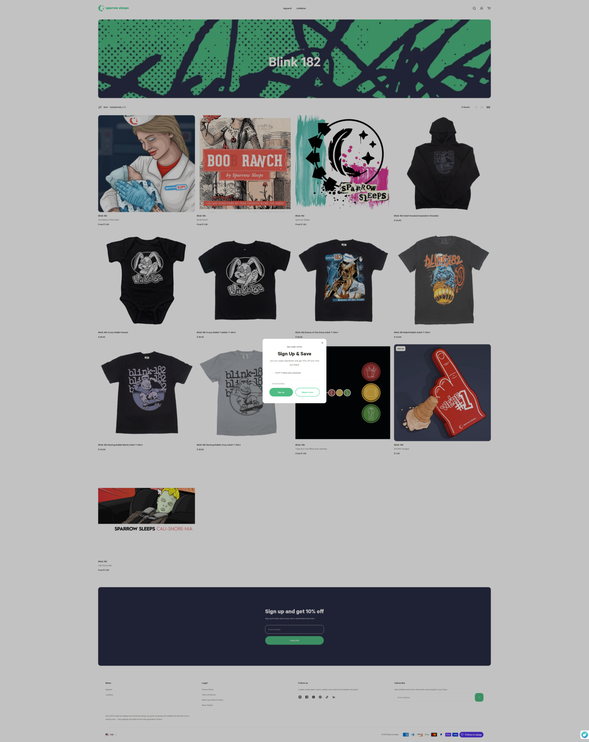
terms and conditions (292, 372)
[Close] (322, 343)
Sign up (281, 392)
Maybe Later (307, 392)
